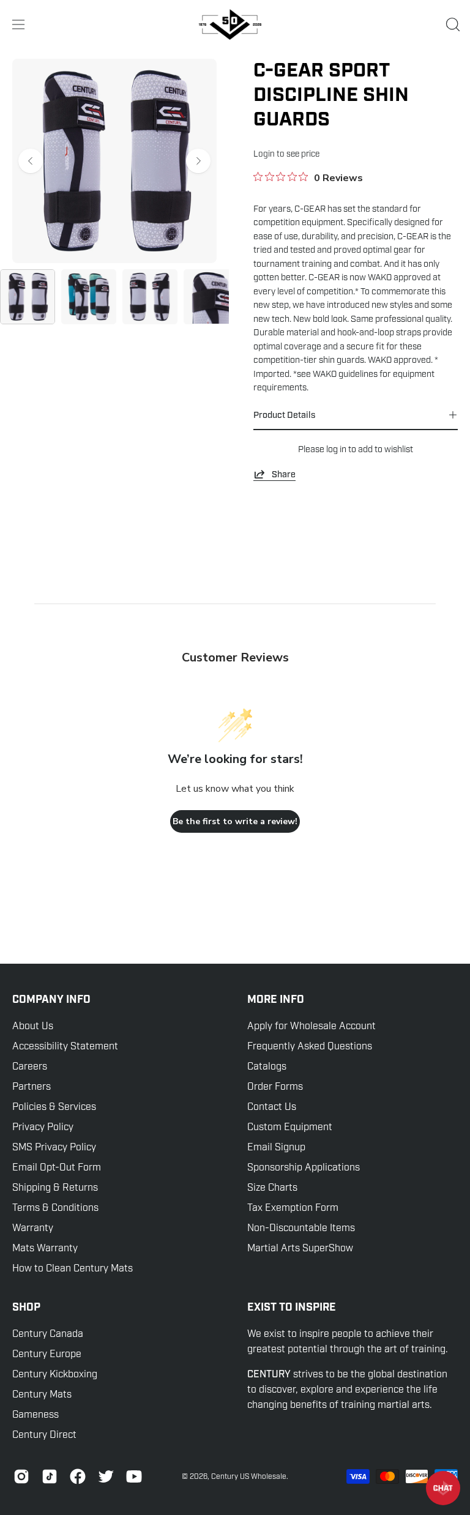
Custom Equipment (289, 1127)
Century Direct (44, 1435)
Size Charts (272, 1188)
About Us (32, 1026)
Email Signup (276, 1147)
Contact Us (271, 1107)
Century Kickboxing (54, 1374)
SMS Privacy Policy (54, 1147)
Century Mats (42, 1394)
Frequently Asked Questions (309, 1046)
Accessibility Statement (65, 1046)
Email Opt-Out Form (56, 1167)
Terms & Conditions (55, 1208)
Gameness (35, 1415)
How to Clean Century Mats (72, 1268)
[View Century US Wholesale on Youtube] (134, 1476)
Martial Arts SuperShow (300, 1248)
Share (284, 474)
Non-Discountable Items (301, 1228)
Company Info (51, 1000)
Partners (31, 1087)
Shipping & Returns (55, 1188)
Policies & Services (54, 1107)
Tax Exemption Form (292, 1208)
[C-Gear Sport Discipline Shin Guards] (27, 296)
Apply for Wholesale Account (311, 1026)
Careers (29, 1066)
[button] (451, 24)
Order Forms (275, 1087)
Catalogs (266, 1066)
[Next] (198, 161)
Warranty (32, 1228)
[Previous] (30, 161)
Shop (26, 1307)
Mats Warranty (45, 1248)
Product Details (284, 414)
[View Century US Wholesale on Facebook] (78, 1476)
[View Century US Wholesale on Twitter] (106, 1476)
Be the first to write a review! (235, 821)
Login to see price (286, 154)
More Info (275, 1000)
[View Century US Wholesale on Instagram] (21, 1476)
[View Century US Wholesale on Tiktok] (49, 1476)
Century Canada (47, 1334)
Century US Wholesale (248, 1476)
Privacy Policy (42, 1127)
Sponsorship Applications (303, 1167)
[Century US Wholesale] (235, 24)
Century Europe (46, 1354)
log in (336, 449)
